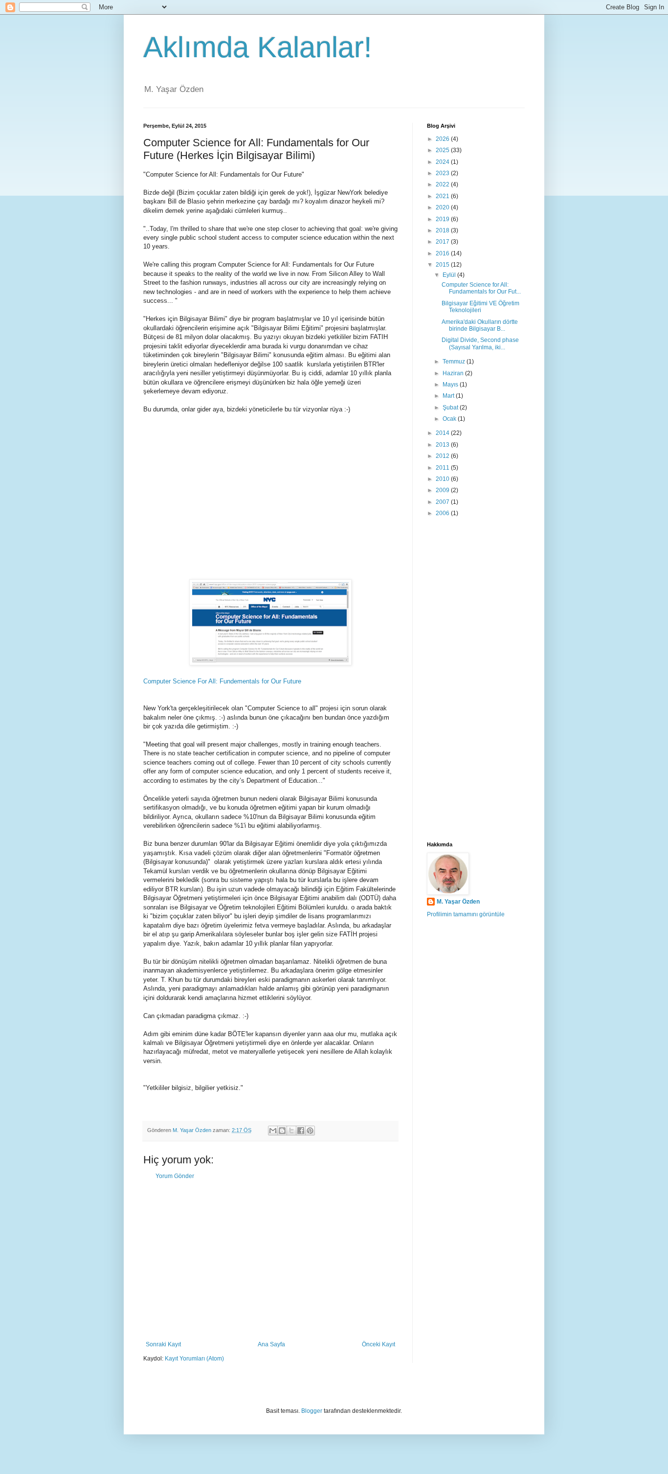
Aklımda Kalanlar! (257, 47)
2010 (443, 479)
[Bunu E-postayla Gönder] (273, 1130)
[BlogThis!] (282, 1130)
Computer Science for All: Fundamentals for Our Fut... (481, 288)
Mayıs (451, 384)
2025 (443, 150)
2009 (443, 490)
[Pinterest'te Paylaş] (310, 1130)
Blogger (311, 1410)
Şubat (451, 407)
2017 (443, 241)
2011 (443, 467)
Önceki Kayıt (378, 1344)
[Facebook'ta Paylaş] (301, 1130)
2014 (443, 433)
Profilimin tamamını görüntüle (466, 914)
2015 (443, 264)
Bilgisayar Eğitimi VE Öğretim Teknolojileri (480, 307)
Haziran (454, 373)
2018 (443, 230)
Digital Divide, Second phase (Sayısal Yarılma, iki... (480, 343)
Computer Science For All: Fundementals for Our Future (222, 681)
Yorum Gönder (175, 1176)
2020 (443, 207)
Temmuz (455, 361)
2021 (443, 196)
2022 (443, 184)
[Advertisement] (270, 505)
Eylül (450, 275)
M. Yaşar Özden (458, 901)
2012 (443, 456)
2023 (443, 173)
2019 (443, 219)
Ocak (450, 418)
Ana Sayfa (271, 1344)
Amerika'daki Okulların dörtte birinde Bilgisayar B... (480, 325)
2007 (443, 502)
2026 (443, 139)
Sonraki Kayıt (163, 1344)
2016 (443, 253)
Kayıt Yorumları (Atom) (194, 1358)
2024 (443, 162)
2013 (443, 444)
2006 (443, 513)
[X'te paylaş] (291, 1130)
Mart (449, 395)
